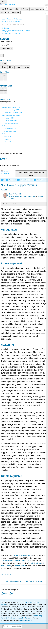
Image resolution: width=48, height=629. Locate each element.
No (13, 594)
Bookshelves (25, 180)
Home (11, 180)
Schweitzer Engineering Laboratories (22, 196)
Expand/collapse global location (45, 179)
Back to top (5, 574)
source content (20, 566)
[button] (7, 139)
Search (4, 626)
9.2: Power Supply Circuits (22, 555)
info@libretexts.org (25, 620)
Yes (5, 594)
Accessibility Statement (24, 618)
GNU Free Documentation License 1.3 (15, 561)
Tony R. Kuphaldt (15, 194)
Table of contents (11, 204)
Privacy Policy (37, 616)
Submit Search (6, 48)
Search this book (6, 41)
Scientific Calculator (11, 123)
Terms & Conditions (8, 618)
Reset (3, 64)
